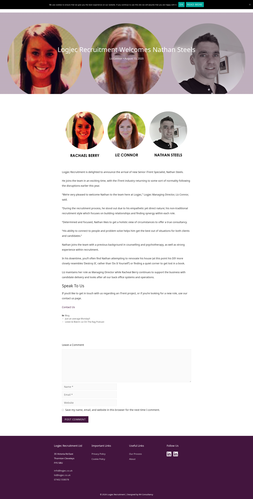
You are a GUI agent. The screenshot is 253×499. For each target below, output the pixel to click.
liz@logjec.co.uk (62, 475)
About (132, 459)
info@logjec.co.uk (63, 470)
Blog (67, 315)
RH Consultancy (146, 494)
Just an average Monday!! (77, 318)
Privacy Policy (99, 453)
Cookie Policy (98, 459)
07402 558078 (61, 479)
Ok (181, 4)
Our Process (135, 453)
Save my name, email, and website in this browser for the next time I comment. (112, 410)
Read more (195, 4)
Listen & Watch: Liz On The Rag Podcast (84, 321)
